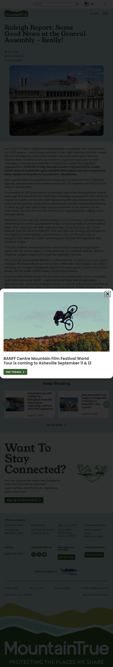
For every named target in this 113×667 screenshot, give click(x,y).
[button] (107, 294)
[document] (56, 333)
